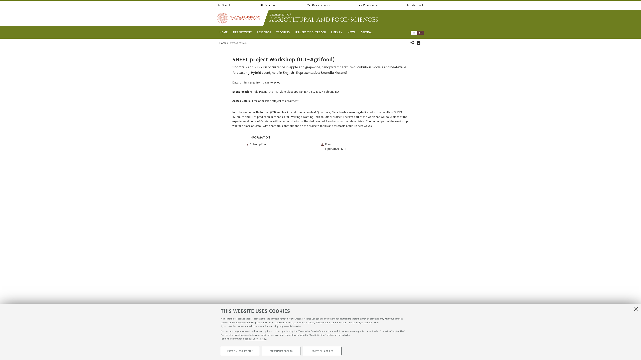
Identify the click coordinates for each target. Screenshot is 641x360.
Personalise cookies (281, 351)
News (351, 32)
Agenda (366, 32)
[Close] (635, 309)
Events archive (237, 43)
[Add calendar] (419, 43)
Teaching (283, 32)
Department (242, 32)
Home (224, 32)
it (414, 32)
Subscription (258, 144)
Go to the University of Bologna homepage (238, 18)
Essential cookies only (240, 351)
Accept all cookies (322, 351)
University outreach (310, 32)
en (420, 32)
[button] (412, 43)
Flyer (328, 144)
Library (336, 32)
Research (264, 32)
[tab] (414, 32)
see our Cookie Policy (255, 338)
